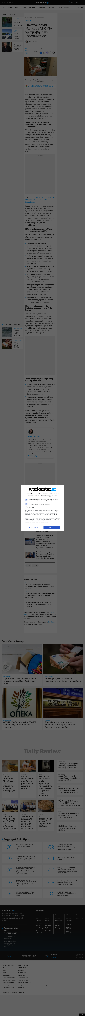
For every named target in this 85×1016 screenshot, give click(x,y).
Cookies (82, 1014)
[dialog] (42, 508)
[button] (42, 508)
